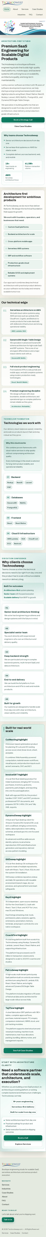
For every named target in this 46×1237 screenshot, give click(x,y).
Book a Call (23, 1138)
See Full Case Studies (23, 1050)
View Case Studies (23, 126)
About (15, 9)
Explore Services (23, 1144)
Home (6, 9)
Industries (21, 15)
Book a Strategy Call (23, 120)
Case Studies (37, 9)
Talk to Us (8, 1220)
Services (25, 9)
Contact (39, 15)
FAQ (30, 15)
